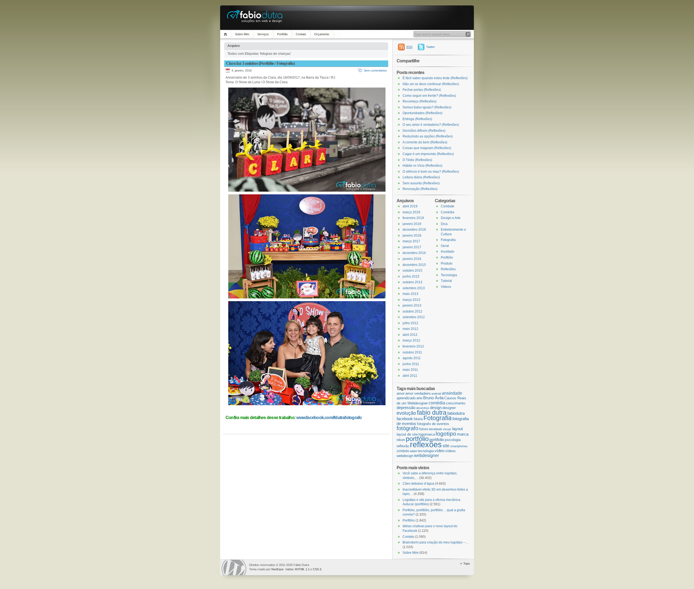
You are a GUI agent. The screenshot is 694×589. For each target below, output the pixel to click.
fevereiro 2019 (413, 218)
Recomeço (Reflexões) (419, 101)
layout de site (407, 434)
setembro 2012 (414, 317)
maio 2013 (410, 294)
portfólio (417, 438)
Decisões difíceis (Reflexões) (424, 131)
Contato (301, 34)
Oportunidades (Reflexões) (422, 113)
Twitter (430, 47)
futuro (423, 429)
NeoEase (277, 569)
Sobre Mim (242, 34)
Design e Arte (451, 218)
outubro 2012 (412, 311)
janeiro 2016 (412, 259)
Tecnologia (449, 275)
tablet (413, 451)
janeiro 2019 (412, 224)
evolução (406, 413)
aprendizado (406, 398)
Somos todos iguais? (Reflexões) (427, 107)
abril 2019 (410, 206)
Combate (447, 206)
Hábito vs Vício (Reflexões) (422, 166)
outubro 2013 (412, 282)
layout (457, 429)
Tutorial (446, 281)
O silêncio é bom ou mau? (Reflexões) (431, 171)
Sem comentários (375, 70)
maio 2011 (410, 370)
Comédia (447, 212)
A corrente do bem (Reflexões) (425, 142)
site (446, 445)
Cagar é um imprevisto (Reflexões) (428, 154)
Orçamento (321, 34)
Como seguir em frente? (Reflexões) (429, 96)
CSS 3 (317, 569)
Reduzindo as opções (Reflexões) (428, 136)
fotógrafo (407, 428)
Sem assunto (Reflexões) (421, 183)
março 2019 (411, 212)
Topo (466, 563)
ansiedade (452, 393)
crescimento (455, 403)
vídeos (450, 451)
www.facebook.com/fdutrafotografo (329, 417)
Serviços (263, 34)
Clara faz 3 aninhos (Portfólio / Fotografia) (260, 63)
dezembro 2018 (414, 229)
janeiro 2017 (412, 247)
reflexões (426, 444)
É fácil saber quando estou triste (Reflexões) (435, 78)
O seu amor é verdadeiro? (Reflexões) (431, 125)
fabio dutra (431, 412)
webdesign (405, 456)
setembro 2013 (414, 288)
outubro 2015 (412, 270)
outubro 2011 (412, 352)
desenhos (422, 408)
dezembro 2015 (414, 265)
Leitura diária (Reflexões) (421, 177)
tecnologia (426, 451)
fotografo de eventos (433, 424)
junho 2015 (411, 276)
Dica (444, 224)
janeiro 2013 (412, 305)
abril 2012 (410, 335)
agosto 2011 (412, 358)
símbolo (403, 451)
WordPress (233, 567)
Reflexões (448, 269)
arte (419, 398)
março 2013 (411, 300)
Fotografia (448, 240)
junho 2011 (411, 364)
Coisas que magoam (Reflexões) (427, 148)
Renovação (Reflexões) (420, 189)
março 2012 (411, 340)
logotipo (446, 433)
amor (400, 393)
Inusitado (447, 251)
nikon (401, 440)
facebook (405, 419)
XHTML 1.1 (302, 569)
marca (462, 434)
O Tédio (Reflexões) (417, 160)
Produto (446, 263)
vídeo (439, 451)
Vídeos (446, 287)
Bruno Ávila (433, 398)
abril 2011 (410, 376)
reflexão (403, 446)
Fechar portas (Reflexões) (422, 90)
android (436, 393)
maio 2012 (410, 329)
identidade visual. (440, 429)
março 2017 (411, 241)
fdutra (418, 419)
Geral (445, 246)
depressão (406, 407)
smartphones (459, 446)
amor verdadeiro (417, 393)
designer (449, 408)
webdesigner (426, 455)
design (436, 407)
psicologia (453, 440)
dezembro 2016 (414, 253)
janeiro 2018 (412, 235)
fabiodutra (456, 413)
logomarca (427, 434)
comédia (437, 402)
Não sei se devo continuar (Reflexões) (431, 84)
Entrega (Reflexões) (417, 119)
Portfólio (282, 34)
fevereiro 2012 (413, 346)
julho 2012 (410, 323)
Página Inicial (226, 34)
